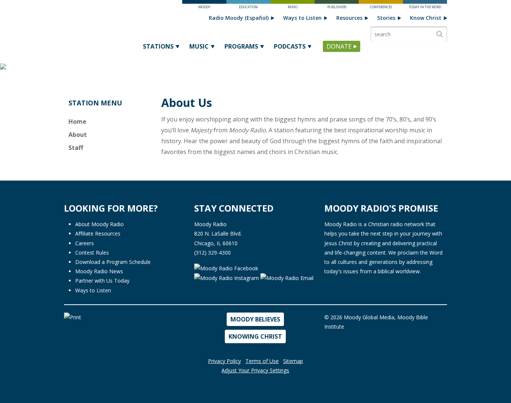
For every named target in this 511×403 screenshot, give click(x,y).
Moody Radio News (99, 271)
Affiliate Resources (97, 233)
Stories (386, 17)
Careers (84, 243)
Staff (75, 148)
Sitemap (293, 360)
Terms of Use (262, 360)
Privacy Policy (224, 360)
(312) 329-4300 (212, 252)
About (77, 134)
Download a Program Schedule (113, 261)
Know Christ (425, 17)
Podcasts (290, 46)
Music (199, 46)
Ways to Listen (302, 17)
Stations (158, 46)
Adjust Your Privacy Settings (255, 370)
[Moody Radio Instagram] (227, 277)
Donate (339, 46)
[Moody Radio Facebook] (226, 267)
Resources (349, 17)
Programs (241, 46)
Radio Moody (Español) (239, 17)
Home (77, 121)
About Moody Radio (99, 224)
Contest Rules (92, 252)
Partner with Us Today (102, 280)
